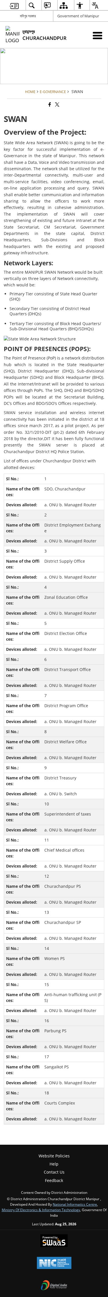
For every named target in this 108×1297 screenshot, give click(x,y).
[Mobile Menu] (97, 35)
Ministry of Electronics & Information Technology (41, 1209)
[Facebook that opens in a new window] (49, 104)
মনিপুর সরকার (28, 15)
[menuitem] (14, 5)
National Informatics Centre (75, 1204)
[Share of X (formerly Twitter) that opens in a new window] (57, 104)
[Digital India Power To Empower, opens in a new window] (54, 1285)
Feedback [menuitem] (54, 1180)
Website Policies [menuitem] (54, 1156)
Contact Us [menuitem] (54, 1172)
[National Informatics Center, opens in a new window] (54, 1263)
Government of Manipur (78, 15)
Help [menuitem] (54, 1164)
